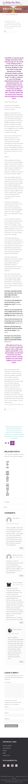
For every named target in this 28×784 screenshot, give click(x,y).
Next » (5, 507)
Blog (4, 753)
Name (6, 706)
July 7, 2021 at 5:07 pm (18, 557)
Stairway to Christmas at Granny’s (7, 489)
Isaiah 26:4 (19, 323)
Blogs (3, 14)
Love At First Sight (7, 465)
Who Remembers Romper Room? (7, 476)
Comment (8, 682)
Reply (21, 548)
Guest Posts (7, 24)
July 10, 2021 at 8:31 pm (13, 633)
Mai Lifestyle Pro (16, 780)
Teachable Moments (15, 26)
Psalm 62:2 (7, 341)
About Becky (7, 748)
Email (6, 712)
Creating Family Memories (13, 23)
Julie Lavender (17, 629)
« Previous (7, 502)
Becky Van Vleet (17, 555)
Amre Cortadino (17, 582)
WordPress (15, 781)
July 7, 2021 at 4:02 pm (18, 584)
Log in (21, 781)
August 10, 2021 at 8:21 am (12, 523)
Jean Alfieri (16, 518)
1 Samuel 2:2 (20, 315)
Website (6, 718)
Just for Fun (6, 755)
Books (5, 750)
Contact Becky (7, 745)
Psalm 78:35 (15, 297)
